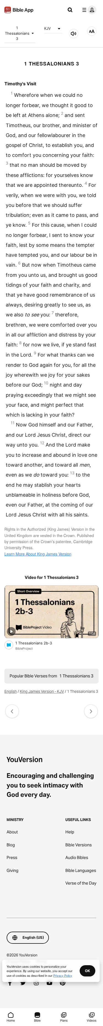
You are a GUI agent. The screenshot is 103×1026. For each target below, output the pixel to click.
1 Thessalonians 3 (17, 33)
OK (87, 970)
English (10, 691)
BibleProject (24, 648)
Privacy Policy (62, 975)
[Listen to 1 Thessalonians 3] (73, 33)
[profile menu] (88, 9)
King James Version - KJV (42, 691)
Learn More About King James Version (37, 554)
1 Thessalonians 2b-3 (38, 643)
